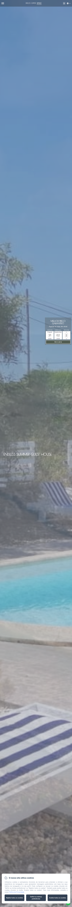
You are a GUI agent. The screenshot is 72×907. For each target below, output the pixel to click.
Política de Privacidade (16, 892)
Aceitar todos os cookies (57, 898)
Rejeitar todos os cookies (14, 898)
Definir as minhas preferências (36, 898)
